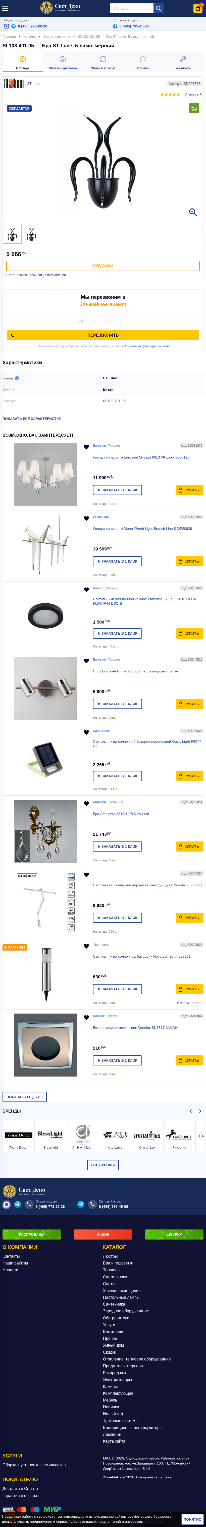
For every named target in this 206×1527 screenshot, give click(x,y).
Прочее (110, 1338)
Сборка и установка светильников (34, 1465)
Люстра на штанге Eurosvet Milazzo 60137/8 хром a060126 (141, 457)
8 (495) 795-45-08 (134, 26)
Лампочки (112, 1434)
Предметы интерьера (123, 1366)
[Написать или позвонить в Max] (6, 26)
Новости (10, 1270)
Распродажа (114, 1373)
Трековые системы (120, 1420)
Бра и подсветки (118, 1263)
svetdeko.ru (46, 1516)
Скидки (109, 1352)
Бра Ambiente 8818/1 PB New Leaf (121, 814)
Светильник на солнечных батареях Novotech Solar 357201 (142, 956)
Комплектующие (118, 1393)
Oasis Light (101, 731)
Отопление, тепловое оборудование (137, 1359)
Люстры (110, 1256)
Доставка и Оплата (20, 1488)
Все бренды (103, 1165)
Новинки (111, 1407)
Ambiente (100, 802)
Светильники (115, 1277)
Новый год (113, 1414)
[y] (158, 8)
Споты (109, 1284)
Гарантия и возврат (21, 1495)
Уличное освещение (122, 1290)
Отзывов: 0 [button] (193, 94)
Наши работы (15, 1263)
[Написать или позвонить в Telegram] (13, 26)
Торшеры (112, 1270)
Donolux (99, 1016)
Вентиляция (114, 1331)
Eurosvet (99, 445)
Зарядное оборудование (126, 1311)
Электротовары (117, 1379)
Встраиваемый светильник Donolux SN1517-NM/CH (135, 1028)
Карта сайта (114, 1441)
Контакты (11, 1256)
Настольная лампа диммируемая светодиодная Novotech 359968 (147, 885)
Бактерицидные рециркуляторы (133, 1427)
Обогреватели (116, 1318)
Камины (110, 1386)
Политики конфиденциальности (146, 346)
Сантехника (114, 1304)
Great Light (101, 517)
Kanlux (98, 588)
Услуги (109, 1325)
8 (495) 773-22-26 (32, 26)
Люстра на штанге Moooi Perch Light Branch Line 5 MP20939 (142, 529)
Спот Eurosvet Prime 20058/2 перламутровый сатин (135, 671)
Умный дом (113, 1345)
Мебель (110, 1400)
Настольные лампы (121, 1297)
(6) (25, 1097)
